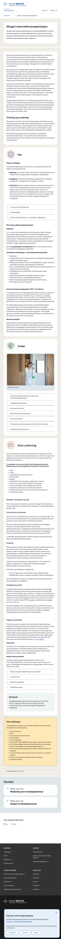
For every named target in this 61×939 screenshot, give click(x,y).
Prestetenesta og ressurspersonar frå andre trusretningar (29, 424)
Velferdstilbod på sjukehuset (19, 429)
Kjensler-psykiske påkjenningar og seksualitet (25, 672)
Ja (7, 824)
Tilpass (36, 932)
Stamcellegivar (15, 212)
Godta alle (12, 932)
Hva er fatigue (39, 639)
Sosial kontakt (15, 677)
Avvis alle (25, 932)
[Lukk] (56, 912)
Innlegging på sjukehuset (18, 403)
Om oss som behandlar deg (19, 207)
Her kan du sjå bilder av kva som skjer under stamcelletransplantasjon (24, 397)
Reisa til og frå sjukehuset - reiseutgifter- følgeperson (28, 217)
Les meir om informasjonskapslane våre (19, 921)
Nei (15, 824)
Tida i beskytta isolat (17, 408)
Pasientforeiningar (16, 687)
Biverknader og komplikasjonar (20, 413)
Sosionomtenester (16, 419)
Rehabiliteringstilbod (17, 682)
